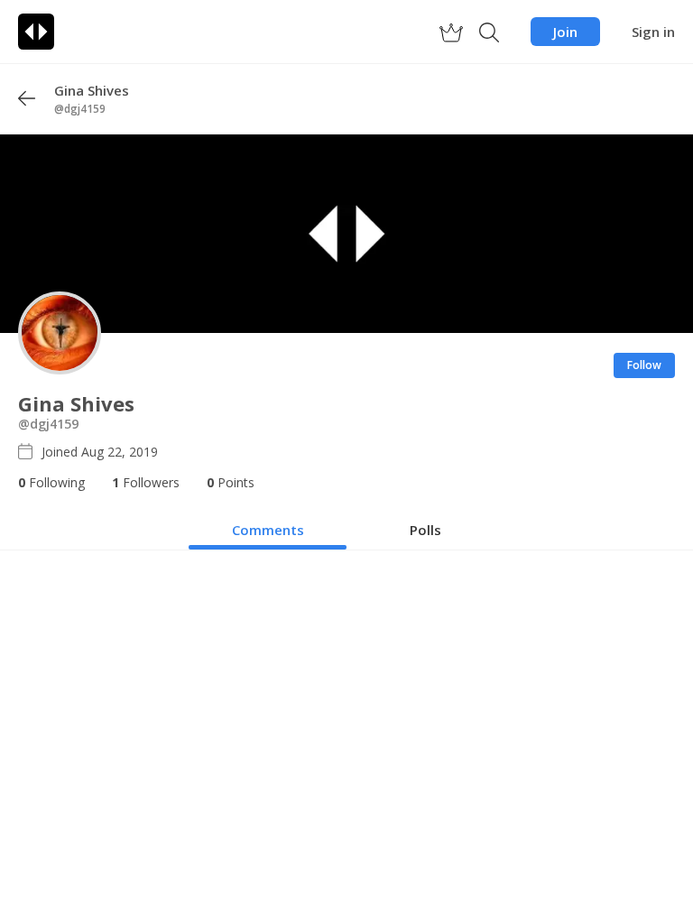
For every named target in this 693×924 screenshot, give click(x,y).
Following (51, 482)
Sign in (653, 32)
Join (565, 32)
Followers (146, 482)
